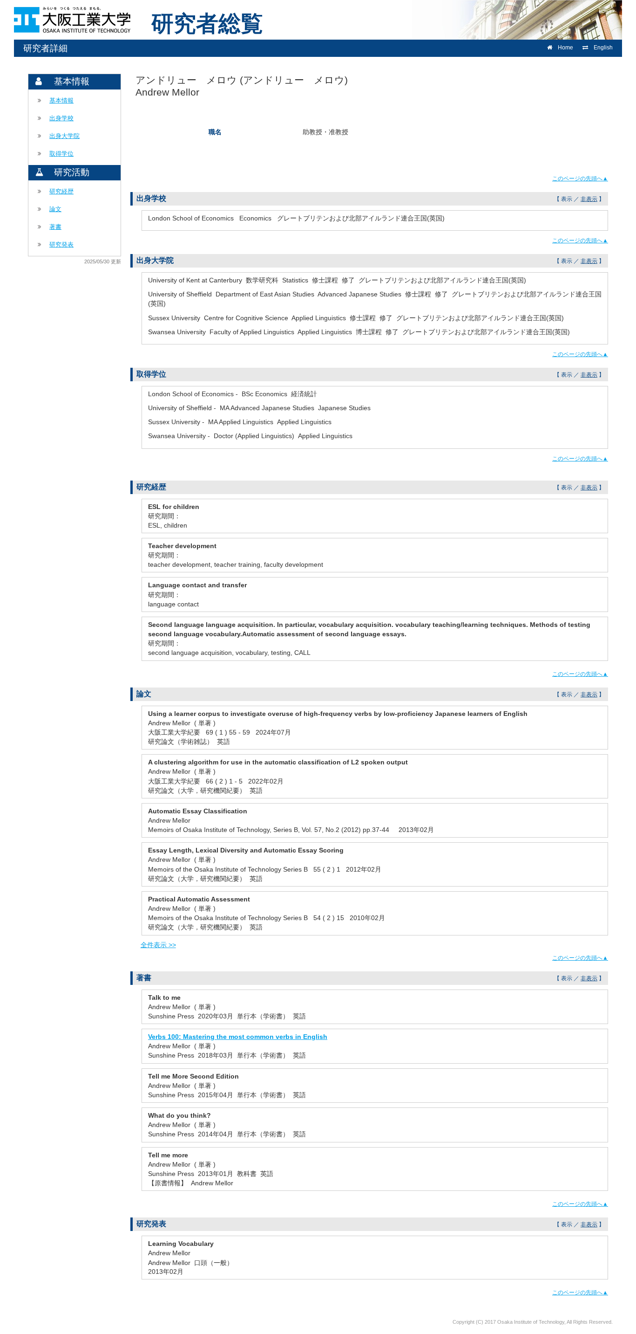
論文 (55, 209)
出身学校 (61, 118)
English (603, 47)
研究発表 (61, 244)
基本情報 (61, 100)
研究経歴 (61, 191)
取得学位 (61, 153)
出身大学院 (64, 135)
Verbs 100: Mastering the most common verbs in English (237, 1036)
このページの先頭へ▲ (580, 178)
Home (565, 47)
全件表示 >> (158, 945)
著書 (55, 226)
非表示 (589, 199)
